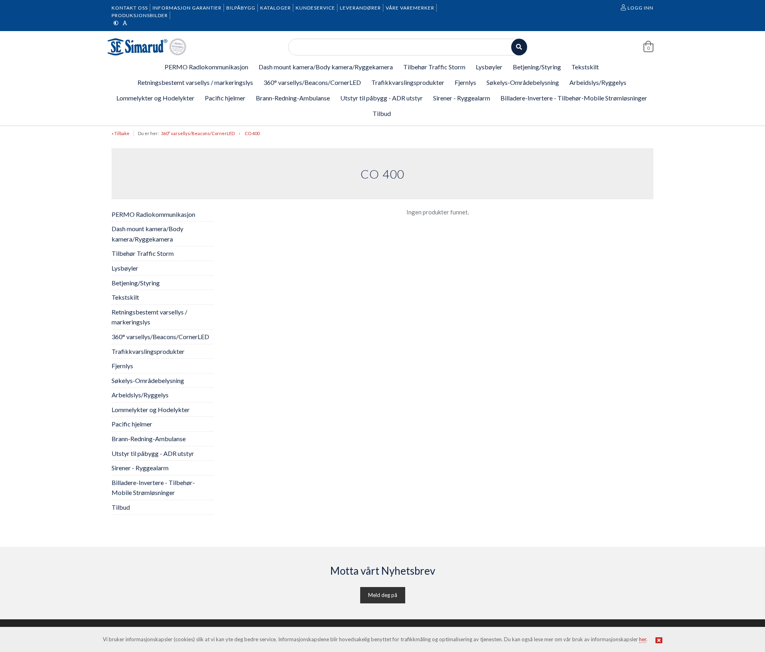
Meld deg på (382, 595)
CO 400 (252, 133)
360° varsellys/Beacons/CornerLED (198, 133)
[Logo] (147, 46)
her (642, 639)
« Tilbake (120, 133)
